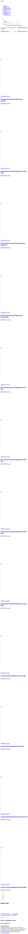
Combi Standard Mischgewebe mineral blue (13, 887)
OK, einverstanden (5, 932)
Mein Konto (14, 915)
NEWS (5, 11)
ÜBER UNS (6, 7)
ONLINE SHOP (7, 12)
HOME (5, 5)
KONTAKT (6, 13)
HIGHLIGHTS (7, 9)
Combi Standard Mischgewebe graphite (12, 746)
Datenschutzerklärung (5, 915)
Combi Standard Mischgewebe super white (13, 675)
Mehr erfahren (16, 931)
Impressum (15, 913)
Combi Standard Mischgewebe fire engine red (14, 816)
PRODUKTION (7, 8)
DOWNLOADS (7, 14)
